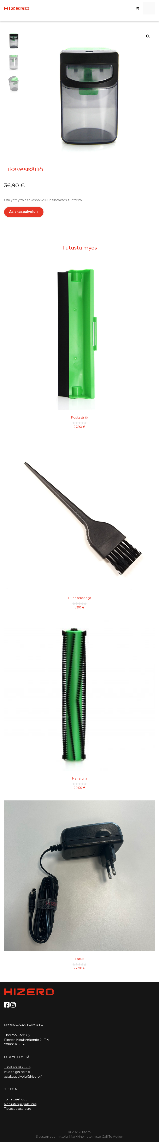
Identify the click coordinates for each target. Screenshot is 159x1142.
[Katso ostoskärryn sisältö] (137, 8)
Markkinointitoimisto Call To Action (96, 1136)
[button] (148, 36)
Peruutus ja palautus (20, 1104)
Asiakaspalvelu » (24, 212)
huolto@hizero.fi (17, 1072)
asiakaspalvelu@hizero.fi (23, 1076)
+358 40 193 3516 (17, 1067)
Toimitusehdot (15, 1099)
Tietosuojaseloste (17, 1109)
